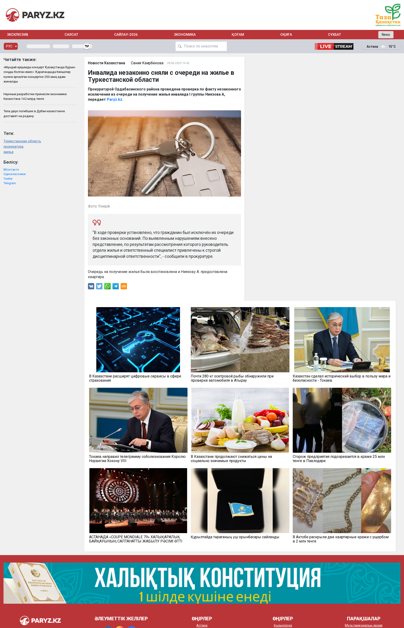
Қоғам (238, 34)
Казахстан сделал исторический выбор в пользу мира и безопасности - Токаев (341, 378)
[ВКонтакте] (91, 287)
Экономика (185, 34)
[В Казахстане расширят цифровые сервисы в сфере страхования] (138, 339)
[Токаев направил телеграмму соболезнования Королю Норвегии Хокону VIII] (138, 420)
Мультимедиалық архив (363, 625)
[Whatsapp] (107, 287)
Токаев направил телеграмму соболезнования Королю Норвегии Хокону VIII (137, 459)
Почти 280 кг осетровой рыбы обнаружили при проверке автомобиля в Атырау (232, 378)
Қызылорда (283, 625)
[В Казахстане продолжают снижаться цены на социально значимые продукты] (240, 420)
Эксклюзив (17, 34)
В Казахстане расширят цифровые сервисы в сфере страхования (135, 378)
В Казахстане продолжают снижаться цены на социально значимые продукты (231, 459)
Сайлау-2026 (126, 34)
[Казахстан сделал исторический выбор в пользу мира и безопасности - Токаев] (342, 339)
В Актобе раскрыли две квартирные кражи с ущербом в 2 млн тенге (341, 539)
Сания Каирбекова (147, 63)
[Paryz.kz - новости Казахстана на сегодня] (35, 15)
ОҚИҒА (286, 34)
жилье (9, 152)
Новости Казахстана (106, 63)
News (386, 34)
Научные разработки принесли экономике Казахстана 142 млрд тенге (35, 96)
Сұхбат (334, 34)
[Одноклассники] (124, 287)
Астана (201, 625)
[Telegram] (115, 287)
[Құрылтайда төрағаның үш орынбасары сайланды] (240, 500)
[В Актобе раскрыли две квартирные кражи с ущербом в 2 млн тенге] (342, 500)
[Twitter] (99, 287)
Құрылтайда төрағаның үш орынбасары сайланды (235, 537)
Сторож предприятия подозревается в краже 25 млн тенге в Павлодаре (339, 459)
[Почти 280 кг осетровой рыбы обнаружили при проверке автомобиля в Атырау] (240, 339)
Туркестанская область (22, 141)
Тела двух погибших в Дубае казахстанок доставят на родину (34, 113)
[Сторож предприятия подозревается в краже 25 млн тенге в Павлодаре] (342, 420)
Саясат (71, 34)
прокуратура (13, 147)
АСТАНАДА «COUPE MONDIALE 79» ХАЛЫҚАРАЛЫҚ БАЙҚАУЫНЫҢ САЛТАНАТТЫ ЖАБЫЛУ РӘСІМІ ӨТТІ (135, 539)
